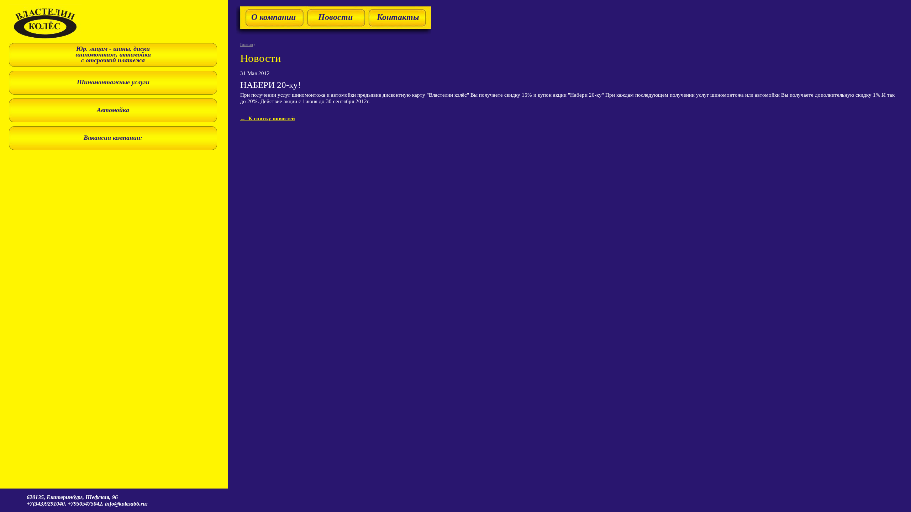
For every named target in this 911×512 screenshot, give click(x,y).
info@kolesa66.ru (125, 504)
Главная (246, 44)
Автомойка (113, 109)
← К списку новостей (267, 118)
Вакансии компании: (113, 137)
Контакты (398, 17)
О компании (273, 17)
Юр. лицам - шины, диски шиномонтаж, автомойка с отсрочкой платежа (113, 54)
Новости (335, 17)
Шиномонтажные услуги (113, 82)
